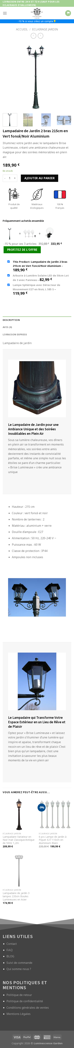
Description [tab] (11, 320)
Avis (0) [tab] (7, 327)
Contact (11, 944)
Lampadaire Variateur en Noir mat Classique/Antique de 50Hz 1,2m (18, 840)
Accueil (22, 29)
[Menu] (5, 13)
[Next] (70, 122)
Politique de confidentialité (24, 1001)
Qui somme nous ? (18, 969)
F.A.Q (9, 950)
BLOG (10, 956)
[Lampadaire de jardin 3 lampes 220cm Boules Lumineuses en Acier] (19, 870)
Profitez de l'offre (22, 250)
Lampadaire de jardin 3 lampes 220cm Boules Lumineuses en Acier (16, 896)
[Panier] (68, 13)
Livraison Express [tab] (15, 334)
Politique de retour (19, 995)
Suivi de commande (19, 963)
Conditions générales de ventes (27, 1008)
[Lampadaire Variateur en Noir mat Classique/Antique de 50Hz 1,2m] (19, 814)
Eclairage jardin (45, 29)
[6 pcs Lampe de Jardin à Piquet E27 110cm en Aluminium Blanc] (55, 814)
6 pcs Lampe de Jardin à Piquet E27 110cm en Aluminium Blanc (52, 840)
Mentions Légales (18, 1014)
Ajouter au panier (39, 178)
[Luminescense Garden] (37, 13)
